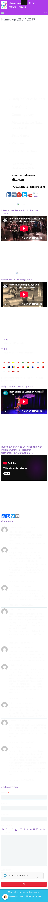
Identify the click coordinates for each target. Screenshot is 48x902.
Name (4, 793)
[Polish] (18, 367)
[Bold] (3, 829)
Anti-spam (6, 870)
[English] (8, 362)
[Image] (34, 829)
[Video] (37, 829)
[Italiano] (28, 362)
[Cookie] (5, 897)
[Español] (13, 362)
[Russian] (3, 367)
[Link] (27, 829)
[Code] (40, 829)
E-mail (4, 803)
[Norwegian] (23, 367)
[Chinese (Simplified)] (13, 371)
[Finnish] (32, 367)
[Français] (3, 362)
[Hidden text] (30, 829)
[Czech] (3, 371)
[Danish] (42, 367)
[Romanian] (13, 367)
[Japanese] (18, 362)
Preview (7, 833)
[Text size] (12, 829)
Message (5, 825)
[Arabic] (23, 362)
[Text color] (16, 829)
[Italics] (6, 829)
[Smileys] (44, 829)
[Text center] (24, 829)
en (45, 12)
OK (24, 884)
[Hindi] (28, 367)
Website (5, 814)
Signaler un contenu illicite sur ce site (24, 896)
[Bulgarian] (37, 367)
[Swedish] (8, 367)
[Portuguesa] (42, 362)
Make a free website (17, 892)
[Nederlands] (37, 362)
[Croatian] (8, 371)
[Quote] (21, 829)
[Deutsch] (32, 362)
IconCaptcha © (39, 878)
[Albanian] (18, 371)
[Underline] (9, 829)
